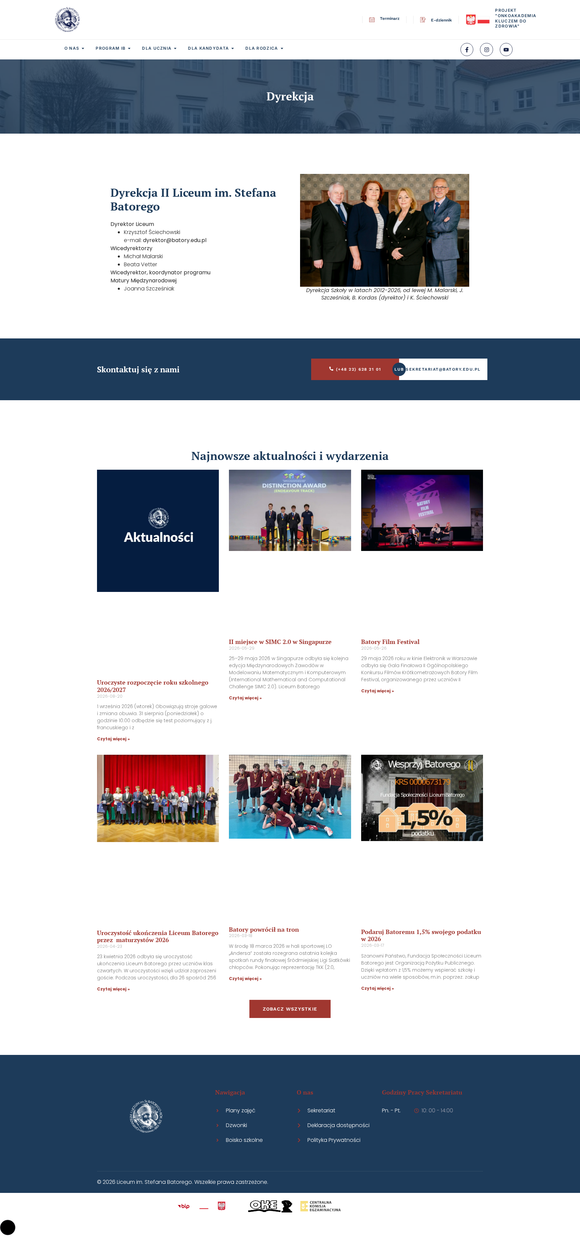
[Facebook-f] (467, 49)
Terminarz (389, 18)
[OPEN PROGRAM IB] (129, 48)
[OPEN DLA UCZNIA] (175, 48)
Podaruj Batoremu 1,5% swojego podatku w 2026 (421, 935)
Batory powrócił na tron (264, 929)
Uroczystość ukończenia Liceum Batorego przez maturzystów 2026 (158, 936)
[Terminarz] (372, 19)
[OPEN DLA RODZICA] (282, 48)
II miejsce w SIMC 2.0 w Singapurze (280, 642)
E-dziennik (441, 20)
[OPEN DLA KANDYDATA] (233, 48)
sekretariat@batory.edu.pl (443, 369)
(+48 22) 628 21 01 (358, 369)
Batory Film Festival (390, 642)
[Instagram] (486, 49)
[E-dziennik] (423, 19)
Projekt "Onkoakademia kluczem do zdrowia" (515, 18)
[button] (7, 1227)
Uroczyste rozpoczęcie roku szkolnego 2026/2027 (152, 686)
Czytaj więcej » (113, 739)
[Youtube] (506, 49)
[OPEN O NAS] (83, 48)
